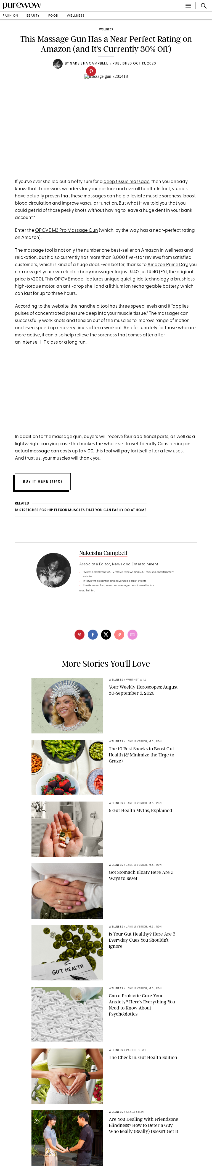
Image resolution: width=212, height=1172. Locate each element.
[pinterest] (91, 71)
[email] (132, 635)
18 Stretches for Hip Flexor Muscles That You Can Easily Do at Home (81, 510)
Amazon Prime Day (167, 264)
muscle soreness (163, 196)
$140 (134, 272)
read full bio (87, 590)
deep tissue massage (126, 181)
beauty (33, 15)
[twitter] (106, 635)
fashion (10, 15)
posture (107, 189)
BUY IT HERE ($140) (42, 481)
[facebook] (93, 635)
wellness (76, 15)
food (53, 15)
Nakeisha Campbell (89, 63)
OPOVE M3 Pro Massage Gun (66, 230)
